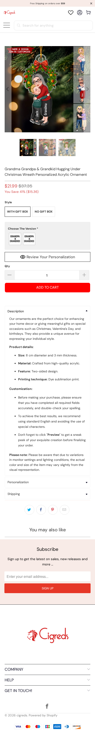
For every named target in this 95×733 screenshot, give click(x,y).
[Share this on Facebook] (41, 510)
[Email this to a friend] (64, 510)
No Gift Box (44, 211)
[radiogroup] (47, 239)
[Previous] (7, 89)
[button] (47, 228)
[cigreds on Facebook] (47, 707)
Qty (7, 266)
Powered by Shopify (43, 715)
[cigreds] (9, 12)
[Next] (87, 89)
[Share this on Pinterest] (53, 510)
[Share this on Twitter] (29, 510)
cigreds (22, 715)
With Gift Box (17, 211)
